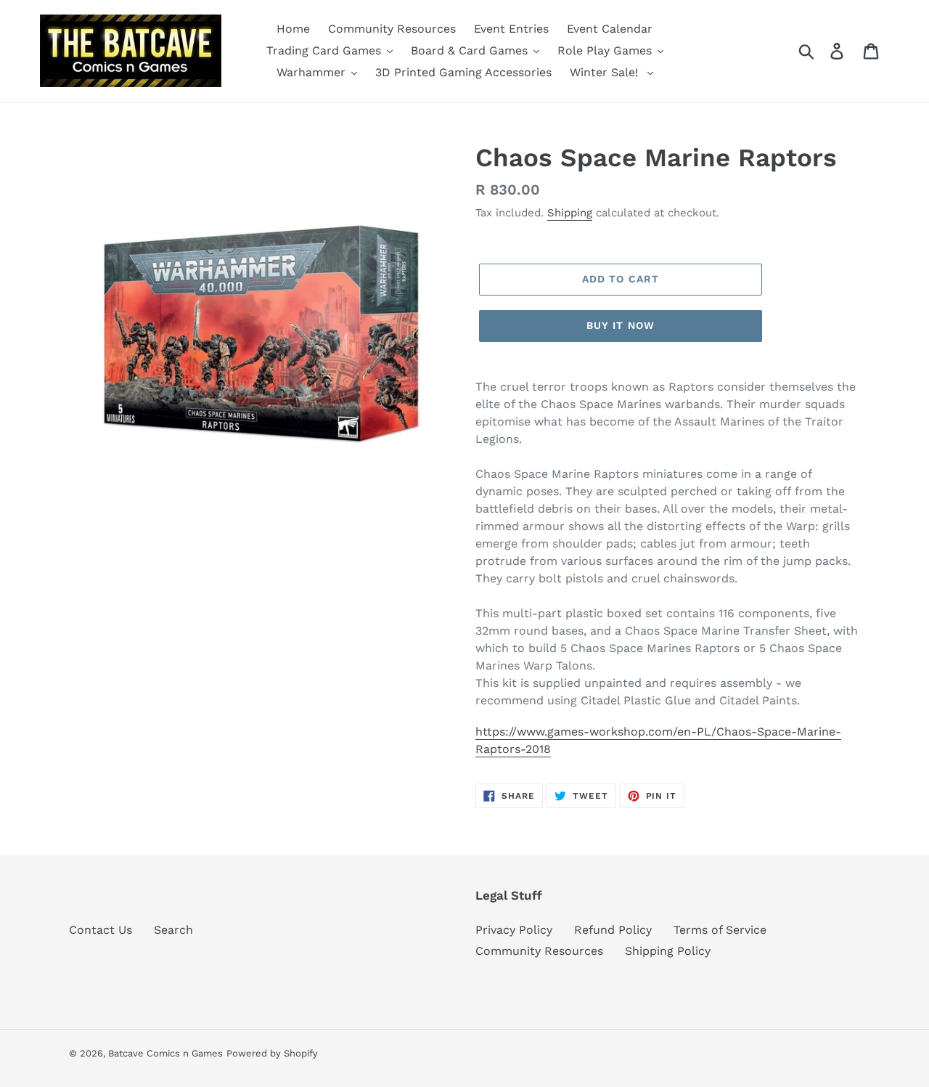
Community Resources (539, 951)
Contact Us (100, 930)
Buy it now (620, 325)
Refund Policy (613, 930)
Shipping (569, 212)
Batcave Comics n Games (165, 1053)
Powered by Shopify (272, 1053)
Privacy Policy (513, 930)
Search (173, 930)
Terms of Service (720, 930)
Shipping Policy (668, 951)
